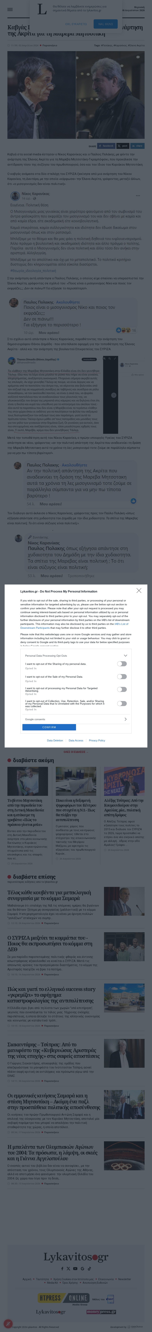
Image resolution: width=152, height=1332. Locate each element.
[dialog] (76, 666)
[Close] (140, 591)
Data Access (76, 740)
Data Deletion (55, 740)
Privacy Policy (97, 740)
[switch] (122, 663)
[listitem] (76, 656)
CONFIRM (49, 727)
